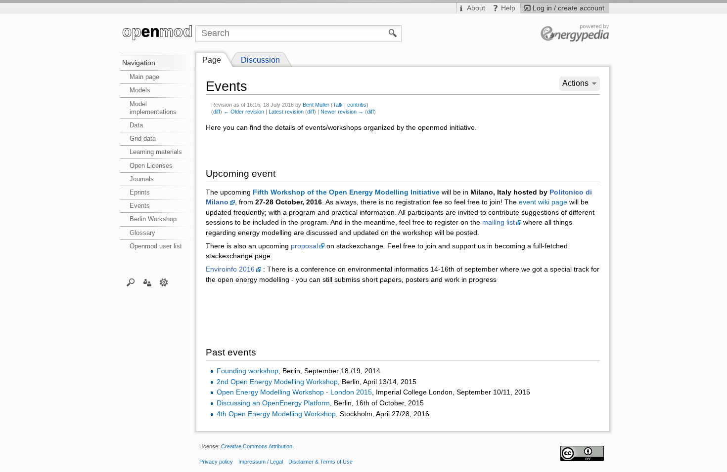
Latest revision (286, 112)
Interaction (147, 281)
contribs (356, 105)
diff (216, 112)
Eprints (140, 192)
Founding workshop (247, 371)
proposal (304, 246)
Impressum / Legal (260, 462)
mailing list (498, 222)
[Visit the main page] (157, 33)
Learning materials (156, 152)
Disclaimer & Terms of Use (320, 462)
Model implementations (153, 108)
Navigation (138, 63)
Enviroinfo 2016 (230, 269)
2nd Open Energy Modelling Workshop (277, 382)
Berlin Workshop (153, 219)
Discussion (260, 60)
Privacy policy (216, 462)
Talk (338, 105)
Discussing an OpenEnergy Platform (273, 403)
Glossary (142, 232)
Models (140, 90)
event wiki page (543, 202)
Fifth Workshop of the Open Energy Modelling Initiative (346, 192)
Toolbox (164, 281)
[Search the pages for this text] (393, 33)
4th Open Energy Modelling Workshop (276, 414)
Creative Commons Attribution (256, 446)
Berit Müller (316, 105)
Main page (144, 76)
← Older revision (244, 112)
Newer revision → (342, 112)
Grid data (143, 138)
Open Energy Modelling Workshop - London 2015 (294, 392)
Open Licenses (151, 165)
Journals (142, 179)
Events (140, 205)
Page (211, 60)
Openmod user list (156, 246)
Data (136, 125)
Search (130, 281)
